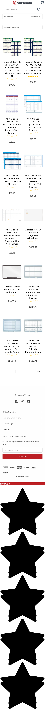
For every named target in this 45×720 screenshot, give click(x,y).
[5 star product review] (33, 77)
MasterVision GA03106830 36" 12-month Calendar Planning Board (33, 346)
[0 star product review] (12, 80)
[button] (22, 16)
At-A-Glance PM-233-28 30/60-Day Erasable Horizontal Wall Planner (33, 181)
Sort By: (6, 27)
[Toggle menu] (3, 3)
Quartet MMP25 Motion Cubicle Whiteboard (12, 289)
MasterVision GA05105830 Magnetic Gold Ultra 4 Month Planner (33, 292)
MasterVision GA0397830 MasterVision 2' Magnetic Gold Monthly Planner (11, 346)
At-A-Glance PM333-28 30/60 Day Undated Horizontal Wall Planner (33, 124)
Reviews (5, 484)
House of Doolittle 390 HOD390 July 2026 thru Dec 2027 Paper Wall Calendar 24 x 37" (33, 67)
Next (39, 371)
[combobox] (22, 9)
